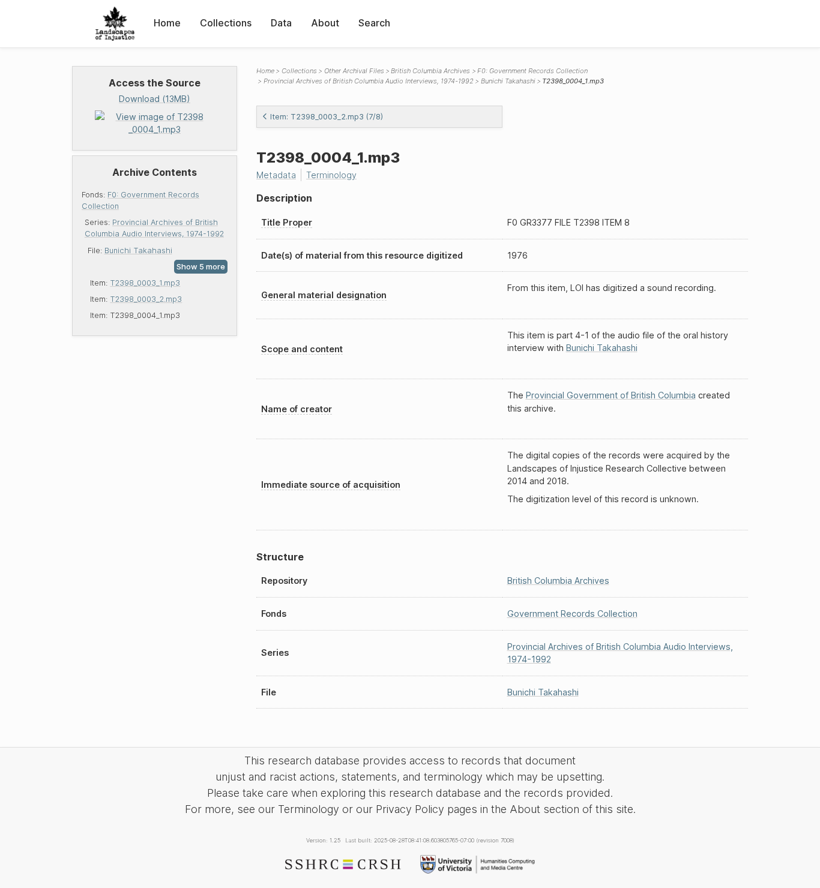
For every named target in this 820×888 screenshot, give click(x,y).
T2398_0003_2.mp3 (146, 299)
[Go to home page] (115, 23)
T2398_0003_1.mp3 (145, 282)
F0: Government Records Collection (532, 71)
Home (167, 23)
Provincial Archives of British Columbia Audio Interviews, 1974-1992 (369, 81)
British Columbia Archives (430, 71)
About (325, 23)
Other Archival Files (354, 71)
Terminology (331, 175)
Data (281, 23)
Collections (226, 23)
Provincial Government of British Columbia (611, 395)
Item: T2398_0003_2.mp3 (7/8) (326, 116)
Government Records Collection (572, 613)
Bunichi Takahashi (138, 250)
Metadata (276, 175)
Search (374, 23)
